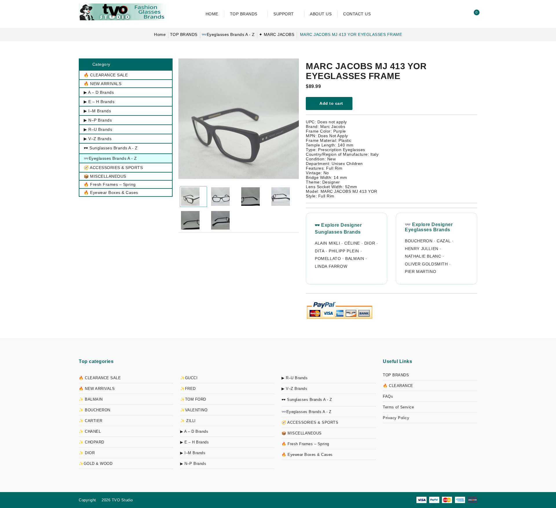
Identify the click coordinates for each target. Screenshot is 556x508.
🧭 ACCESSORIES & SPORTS (309, 422)
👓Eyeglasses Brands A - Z (228, 34)
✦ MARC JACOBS (277, 34)
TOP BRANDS (183, 34)
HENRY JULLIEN (421, 248)
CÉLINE (352, 243)
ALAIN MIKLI (327, 243)
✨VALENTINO (193, 410)
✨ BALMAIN (91, 399)
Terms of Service (398, 407)
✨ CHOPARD (91, 442)
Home (160, 34)
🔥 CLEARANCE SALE (100, 378)
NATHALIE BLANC (423, 256)
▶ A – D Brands (194, 431)
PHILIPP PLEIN (344, 251)
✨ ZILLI (188, 421)
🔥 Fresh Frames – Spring (305, 444)
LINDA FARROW (331, 266)
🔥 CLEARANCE (398, 386)
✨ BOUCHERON (94, 410)
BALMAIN (354, 258)
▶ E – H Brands (194, 442)
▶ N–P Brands (193, 463)
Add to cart (331, 103)
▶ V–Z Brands (294, 388)
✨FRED (188, 388)
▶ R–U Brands (294, 378)
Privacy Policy (396, 418)
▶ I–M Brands (192, 453)
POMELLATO (328, 258)
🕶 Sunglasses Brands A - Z (306, 399)
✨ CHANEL (90, 431)
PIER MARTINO (420, 271)
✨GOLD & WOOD (95, 463)
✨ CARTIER (91, 421)
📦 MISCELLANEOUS (301, 433)
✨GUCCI (188, 378)
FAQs (388, 396)
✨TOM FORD (193, 399)
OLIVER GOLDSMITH (426, 264)
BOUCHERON (418, 241)
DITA (319, 251)
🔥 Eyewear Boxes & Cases (307, 454)
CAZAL (444, 241)
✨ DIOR (87, 453)
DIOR (369, 243)
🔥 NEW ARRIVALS (97, 388)
